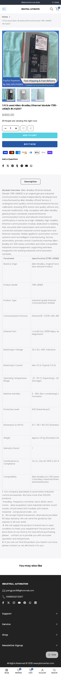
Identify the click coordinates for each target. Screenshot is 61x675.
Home (5, 17)
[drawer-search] (51, 9)
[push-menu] (4, 9)
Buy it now (30, 144)
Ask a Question (10, 159)
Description (30, 181)
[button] (23, 128)
